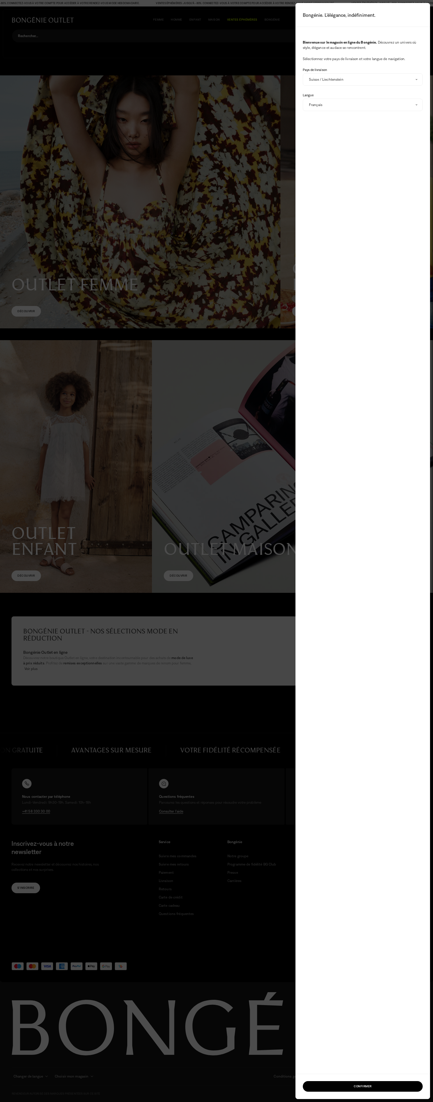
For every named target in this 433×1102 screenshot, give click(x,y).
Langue (308, 95)
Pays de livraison (315, 70)
